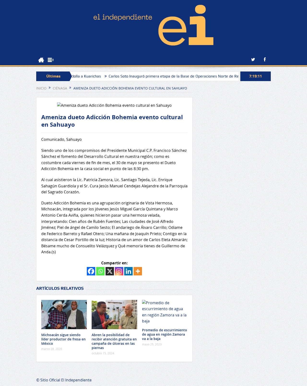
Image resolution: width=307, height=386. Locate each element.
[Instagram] (119, 271)
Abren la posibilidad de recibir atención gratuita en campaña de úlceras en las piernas (114, 341)
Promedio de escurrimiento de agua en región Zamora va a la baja (164, 334)
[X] (110, 271)
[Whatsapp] (100, 271)
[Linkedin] (128, 271)
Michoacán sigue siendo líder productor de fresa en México (63, 339)
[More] (138, 271)
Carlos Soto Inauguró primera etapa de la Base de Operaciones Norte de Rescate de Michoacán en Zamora (192, 76)
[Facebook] (91, 271)
